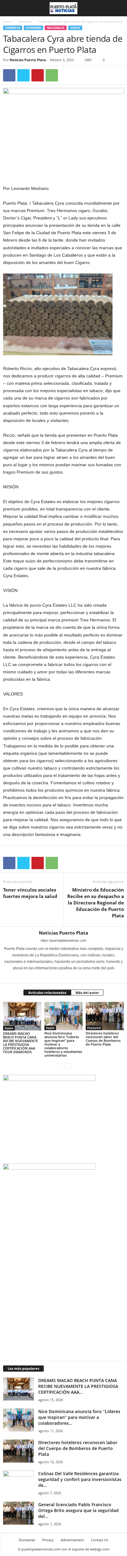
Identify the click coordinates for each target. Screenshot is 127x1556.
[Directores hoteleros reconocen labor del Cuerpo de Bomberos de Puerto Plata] (105, 1016)
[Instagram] (60, 977)
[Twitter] (23, 75)
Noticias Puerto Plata (28, 59)
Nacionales (55, 28)
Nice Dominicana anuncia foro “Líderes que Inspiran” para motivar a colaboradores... (79, 1417)
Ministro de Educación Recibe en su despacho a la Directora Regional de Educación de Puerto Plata (95, 903)
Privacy (48, 1540)
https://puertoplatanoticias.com (63, 940)
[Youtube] (76, 977)
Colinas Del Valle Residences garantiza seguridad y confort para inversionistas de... (79, 1479)
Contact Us (99, 1540)
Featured (93, 1028)
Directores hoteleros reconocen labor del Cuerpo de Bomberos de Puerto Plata (103, 1038)
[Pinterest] (37, 75)
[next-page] (67, 1065)
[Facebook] (9, 75)
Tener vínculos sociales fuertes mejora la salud (30, 893)
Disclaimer (27, 1540)
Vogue (75, 28)
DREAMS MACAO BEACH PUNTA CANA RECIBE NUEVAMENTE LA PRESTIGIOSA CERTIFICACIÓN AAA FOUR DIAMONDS (20, 1042)
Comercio (25, 21)
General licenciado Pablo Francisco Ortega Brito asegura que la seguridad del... (78, 1510)
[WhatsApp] (52, 75)
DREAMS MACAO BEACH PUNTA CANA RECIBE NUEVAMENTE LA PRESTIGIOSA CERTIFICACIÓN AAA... (78, 1386)
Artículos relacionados (47, 992)
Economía (33, 28)
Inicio (7, 21)
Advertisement (72, 1540)
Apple (9, 1028)
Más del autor (87, 992)
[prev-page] (59, 1065)
